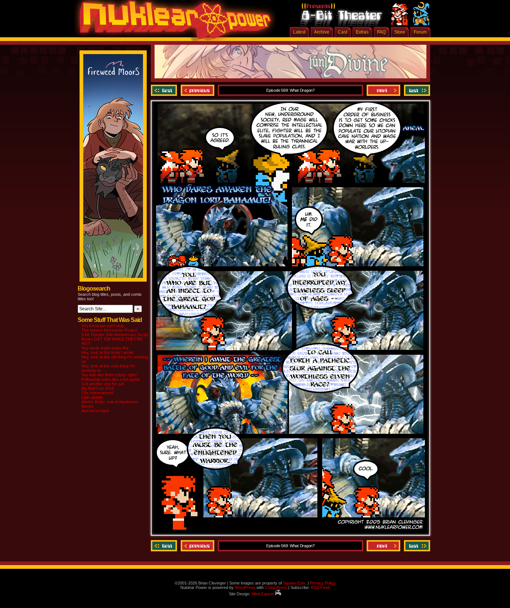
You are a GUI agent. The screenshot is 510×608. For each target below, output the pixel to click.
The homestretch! (97, 393)
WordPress (245, 587)
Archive (321, 32)
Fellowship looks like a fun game (110, 379)
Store (399, 32)
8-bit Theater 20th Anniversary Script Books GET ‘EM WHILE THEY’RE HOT (114, 339)
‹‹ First (165, 90)
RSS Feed (320, 587)
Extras (362, 32)
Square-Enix (294, 583)
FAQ (381, 32)
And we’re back (95, 410)
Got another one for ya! (102, 384)
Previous (197, 90)
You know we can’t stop (102, 325)
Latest (299, 32)
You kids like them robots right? (109, 375)
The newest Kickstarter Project (109, 330)
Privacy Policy (323, 583)
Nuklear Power (173, 22)
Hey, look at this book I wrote (107, 352)
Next (383, 90)
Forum (420, 32)
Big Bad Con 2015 (97, 388)
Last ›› (416, 90)
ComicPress (276, 587)
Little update (92, 397)
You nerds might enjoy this (105, 348)
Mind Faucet (263, 594)
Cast (342, 32)
